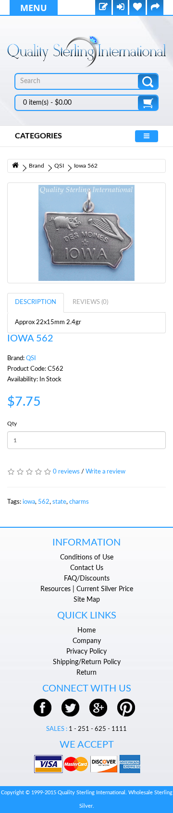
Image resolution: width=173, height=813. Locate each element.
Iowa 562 (86, 166)
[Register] (103, 8)
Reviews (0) (90, 302)
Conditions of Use (86, 557)
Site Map (87, 599)
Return (86, 672)
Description (35, 302)
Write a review (105, 472)
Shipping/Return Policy (87, 662)
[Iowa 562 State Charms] (86, 232)
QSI (59, 166)
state (59, 502)
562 (43, 502)
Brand (36, 166)
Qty (12, 423)
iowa (29, 502)
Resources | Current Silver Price (86, 589)
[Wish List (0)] (137, 8)
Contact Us (86, 568)
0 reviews (66, 472)
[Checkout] (155, 8)
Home (86, 630)
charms (79, 502)
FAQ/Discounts (87, 578)
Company (87, 641)
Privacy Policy (86, 651)
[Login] (120, 8)
